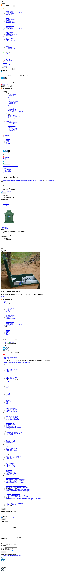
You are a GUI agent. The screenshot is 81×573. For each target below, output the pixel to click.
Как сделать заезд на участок (12, 504)
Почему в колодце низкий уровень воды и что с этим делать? (19, 489)
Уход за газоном (9, 46)
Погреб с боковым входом (11, 448)
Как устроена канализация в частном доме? (15, 480)
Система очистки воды (11, 20)
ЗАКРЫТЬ (3, 567)
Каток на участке (9, 11)
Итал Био (8, 392)
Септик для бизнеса (10, 370)
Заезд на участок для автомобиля (13, 435)
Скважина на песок (10, 425)
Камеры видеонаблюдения (11, 34)
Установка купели (9, 27)
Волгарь (7, 386)
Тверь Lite (8, 400)
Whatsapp (4, 550)
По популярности (7, 201)
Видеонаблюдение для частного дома (14, 456)
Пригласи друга (6, 64)
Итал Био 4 (9, 180)
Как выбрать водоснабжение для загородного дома (17, 496)
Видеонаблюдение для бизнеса (12, 457)
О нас (7, 53)
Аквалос (7, 380)
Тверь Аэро (8, 401)
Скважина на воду (10, 15)
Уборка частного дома (10, 48)
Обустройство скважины (11, 16)
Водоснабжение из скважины (12, 418)
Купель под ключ (9, 460)
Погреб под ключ (9, 446)
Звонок (15, 550)
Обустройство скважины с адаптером (14, 427)
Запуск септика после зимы (11, 481)
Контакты (5, 63)
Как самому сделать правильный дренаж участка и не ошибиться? (20, 500)
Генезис (7, 387)
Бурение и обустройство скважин (13, 494)
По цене (5, 202)
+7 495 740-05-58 (4, 66)
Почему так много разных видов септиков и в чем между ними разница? (21, 483)
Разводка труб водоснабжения (12, 419)
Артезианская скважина (11, 424)
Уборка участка (9, 47)
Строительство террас (10, 22)
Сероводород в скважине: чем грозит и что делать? (17, 491)
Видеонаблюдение (10, 26)
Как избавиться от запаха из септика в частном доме (17, 487)
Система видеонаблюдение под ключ (14, 455)
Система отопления (10, 44)
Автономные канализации (11, 405)
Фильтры (4, 192)
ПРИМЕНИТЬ (4, 246)
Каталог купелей (9, 35)
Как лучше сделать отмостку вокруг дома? (15, 503)
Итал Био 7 (24, 180)
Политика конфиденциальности (10, 362)
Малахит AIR (8, 397)
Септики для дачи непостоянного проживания (16, 375)
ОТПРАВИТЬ (3, 516)
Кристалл (8, 394)
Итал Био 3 (4, 180)
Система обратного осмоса (11, 411)
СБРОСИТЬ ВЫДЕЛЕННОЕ (7, 191)
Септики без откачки (10, 372)
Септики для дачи (9, 373)
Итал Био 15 (40, 180)
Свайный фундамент (10, 19)
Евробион (8, 391)
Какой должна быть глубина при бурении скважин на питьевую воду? (21, 492)
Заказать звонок (7, 164)
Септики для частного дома (12, 378)
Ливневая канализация (10, 24)
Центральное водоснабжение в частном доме (15, 420)
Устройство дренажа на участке (12, 439)
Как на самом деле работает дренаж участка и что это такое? (19, 499)
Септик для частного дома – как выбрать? (15, 482)
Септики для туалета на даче (12, 377)
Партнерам (8, 54)
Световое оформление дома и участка (14, 12)
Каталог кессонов (9, 33)
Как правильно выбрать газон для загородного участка (17, 502)
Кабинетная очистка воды (11, 409)
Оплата (7, 58)
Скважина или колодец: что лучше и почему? (15, 495)
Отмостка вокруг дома (13, 107)
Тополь (7, 403)
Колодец (7, 18)
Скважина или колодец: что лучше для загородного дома (18, 490)
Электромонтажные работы (12, 50)
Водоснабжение (9, 14)
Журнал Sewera (9, 60)
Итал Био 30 (51, 180)
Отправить (3, 551)
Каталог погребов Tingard (11, 450)
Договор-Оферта (20, 362)
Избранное (6, 61)
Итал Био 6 (19, 180)
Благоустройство (9, 21)
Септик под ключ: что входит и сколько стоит (15, 479)
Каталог (5, 91)
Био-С (7, 385)
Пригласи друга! (6, 159)
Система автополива (10, 45)
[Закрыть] (14, 6)
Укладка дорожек (9, 442)
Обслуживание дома (10, 38)
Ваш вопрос (3, 545)
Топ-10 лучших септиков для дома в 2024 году (16, 484)
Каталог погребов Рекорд (11, 451)
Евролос (7, 395)
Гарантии (8, 59)
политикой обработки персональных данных (11, 555)
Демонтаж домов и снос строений (13, 433)
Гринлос (7, 388)
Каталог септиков (9, 31)
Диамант (7, 389)
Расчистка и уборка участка (12, 440)
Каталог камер (9, 458)
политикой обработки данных (15, 517)
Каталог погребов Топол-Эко (12, 452)
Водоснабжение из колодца (11, 417)
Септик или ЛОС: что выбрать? (12, 478)
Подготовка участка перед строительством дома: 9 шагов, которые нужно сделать (23, 498)
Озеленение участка (10, 443)
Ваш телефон (3, 548)
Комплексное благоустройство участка (14, 432)
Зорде (7, 404)
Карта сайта (27, 362)
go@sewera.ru (6, 358)
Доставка (8, 57)
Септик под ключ (9, 10)
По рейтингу (6, 204)
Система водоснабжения (11, 42)
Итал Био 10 (35, 180)
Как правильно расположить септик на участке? (16, 486)
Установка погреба (10, 13)
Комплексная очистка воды (11, 410)
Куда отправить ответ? (5, 549)
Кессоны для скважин (10, 429)
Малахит (7, 396)
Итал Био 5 (14, 180)
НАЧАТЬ (2, 296)
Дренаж (7, 23)
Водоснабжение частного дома (12, 416)
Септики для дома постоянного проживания (15, 376)
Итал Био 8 (29, 180)
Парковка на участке (10, 437)
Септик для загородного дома (12, 369)
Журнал (7, 335)
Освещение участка (10, 436)
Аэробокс (8, 384)
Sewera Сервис (10, 121)
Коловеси (8, 393)
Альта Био (8, 381)
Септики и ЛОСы (9, 39)
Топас (7, 402)
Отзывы (7, 55)
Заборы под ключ (9, 434)
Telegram (10, 550)
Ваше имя (3, 546)
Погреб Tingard (9, 447)
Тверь (7, 399)
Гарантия (8, 333)
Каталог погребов (9, 32)
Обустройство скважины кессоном (13, 428)
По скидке (5, 205)
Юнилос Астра (9, 383)
